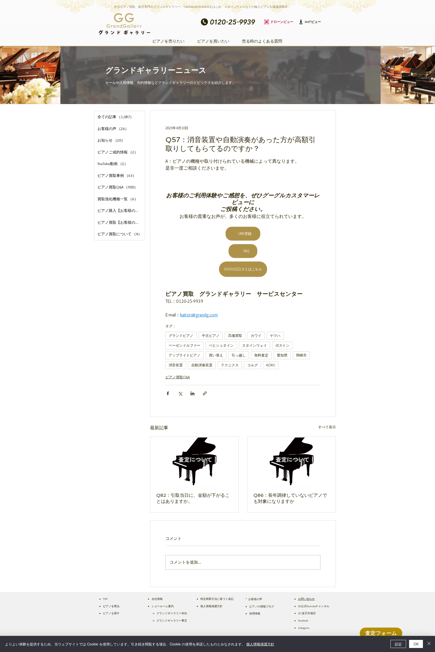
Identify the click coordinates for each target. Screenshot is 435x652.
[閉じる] (429, 644)
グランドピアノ (181, 335)
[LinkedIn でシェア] (192, 393)
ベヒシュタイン (221, 345)
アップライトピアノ (184, 355)
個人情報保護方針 (260, 643)
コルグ (252, 365)
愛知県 (282, 355)
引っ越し (239, 355)
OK (416, 643)
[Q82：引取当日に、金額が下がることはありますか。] (194, 461)
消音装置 (176, 365)
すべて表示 (327, 427)
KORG (270, 365)
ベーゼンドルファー (184, 345)
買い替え (216, 355)
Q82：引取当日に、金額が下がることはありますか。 (193, 498)
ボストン (282, 345)
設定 (398, 643)
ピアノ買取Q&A (177, 377)
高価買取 (235, 335)
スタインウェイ (254, 345)
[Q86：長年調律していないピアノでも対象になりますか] (291, 461)
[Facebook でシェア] (167, 393)
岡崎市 (301, 355)
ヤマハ (275, 335)
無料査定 (261, 355)
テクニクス (230, 365)
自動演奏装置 (201, 365)
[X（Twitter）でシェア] (180, 393)
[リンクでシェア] (204, 393)
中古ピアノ (211, 335)
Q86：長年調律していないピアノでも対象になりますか (290, 498)
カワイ (256, 335)
